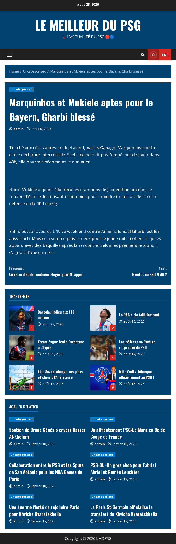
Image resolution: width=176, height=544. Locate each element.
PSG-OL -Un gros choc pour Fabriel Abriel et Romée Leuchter (123, 468)
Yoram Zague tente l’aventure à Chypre (21, 347)
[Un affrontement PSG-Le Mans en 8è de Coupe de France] (128, 419)
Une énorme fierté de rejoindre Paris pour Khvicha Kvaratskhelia (44, 510)
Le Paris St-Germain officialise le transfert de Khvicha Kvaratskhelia (123, 510)
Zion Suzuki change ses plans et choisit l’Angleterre (21, 377)
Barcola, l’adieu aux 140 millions (21, 318)
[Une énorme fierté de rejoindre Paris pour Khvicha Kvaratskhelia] (47, 496)
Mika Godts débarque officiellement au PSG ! (103, 377)
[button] (9, 55)
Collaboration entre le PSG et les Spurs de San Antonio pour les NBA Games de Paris (46, 472)
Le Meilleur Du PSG (88, 24)
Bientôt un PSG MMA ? (149, 271)
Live (165, 54)
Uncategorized (22, 89)
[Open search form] (142, 54)
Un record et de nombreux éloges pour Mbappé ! (46, 271)
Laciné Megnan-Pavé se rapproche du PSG (103, 347)
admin (18, 129)
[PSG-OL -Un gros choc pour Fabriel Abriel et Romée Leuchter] (128, 454)
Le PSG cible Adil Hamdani (103, 318)
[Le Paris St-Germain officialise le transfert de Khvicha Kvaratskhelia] (128, 496)
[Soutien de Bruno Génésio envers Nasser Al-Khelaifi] (47, 419)
